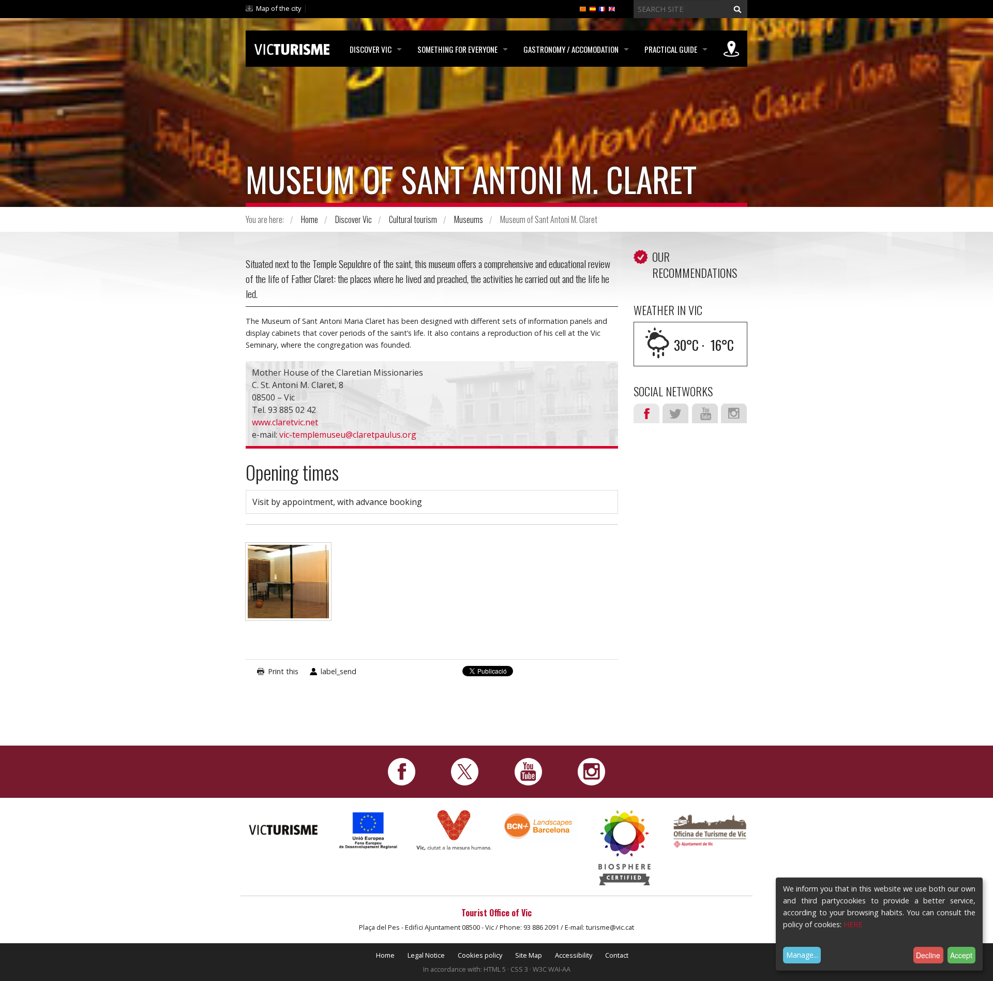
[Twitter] (464, 771)
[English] (611, 8)
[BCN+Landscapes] (539, 825)
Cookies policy (480, 955)
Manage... (802, 955)
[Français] (602, 8)
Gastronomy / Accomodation (571, 49)
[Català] (582, 8)
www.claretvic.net (285, 422)
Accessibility (573, 955)
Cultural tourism (413, 219)
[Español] (592, 8)
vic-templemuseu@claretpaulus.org (347, 434)
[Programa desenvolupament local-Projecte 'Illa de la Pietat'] (368, 830)
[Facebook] (401, 771)
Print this (283, 671)
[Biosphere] (624, 847)
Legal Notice (426, 955)
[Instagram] (591, 771)
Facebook (646, 413)
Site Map (528, 955)
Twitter (675, 413)
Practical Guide (670, 49)
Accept (961, 955)
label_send (338, 671)
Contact (616, 955)
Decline (928, 955)
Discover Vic (371, 49)
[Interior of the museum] (288, 586)
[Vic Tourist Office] (709, 830)
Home (309, 219)
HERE (853, 924)
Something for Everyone (457, 49)
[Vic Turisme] (292, 47)
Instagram (734, 413)
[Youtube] (528, 771)
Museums (468, 219)
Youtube (705, 413)
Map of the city (278, 8)
